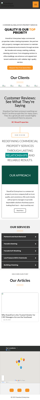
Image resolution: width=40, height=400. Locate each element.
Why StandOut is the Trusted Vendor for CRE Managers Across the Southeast (18, 316)
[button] (2, 86)
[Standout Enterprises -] (9, 4)
